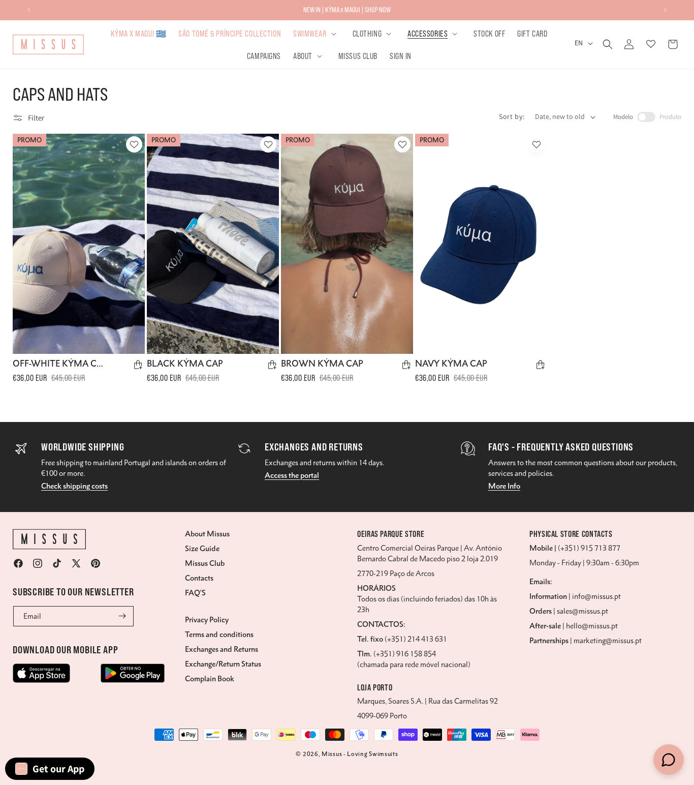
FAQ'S (195, 592)
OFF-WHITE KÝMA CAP (59, 363)
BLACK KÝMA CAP (185, 363)
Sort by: (512, 116)
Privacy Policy (207, 619)
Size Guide (202, 548)
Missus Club (205, 563)
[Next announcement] (665, 9)
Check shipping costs (74, 486)
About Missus (207, 533)
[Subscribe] (122, 616)
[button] (316, 33)
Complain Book (209, 678)
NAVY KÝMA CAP (451, 363)
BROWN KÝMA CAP (322, 363)
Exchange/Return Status (223, 664)
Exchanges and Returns (221, 649)
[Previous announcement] (29, 9)
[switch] (646, 117)
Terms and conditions (219, 634)
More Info (504, 486)
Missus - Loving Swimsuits (360, 754)
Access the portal (292, 475)
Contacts (199, 578)
